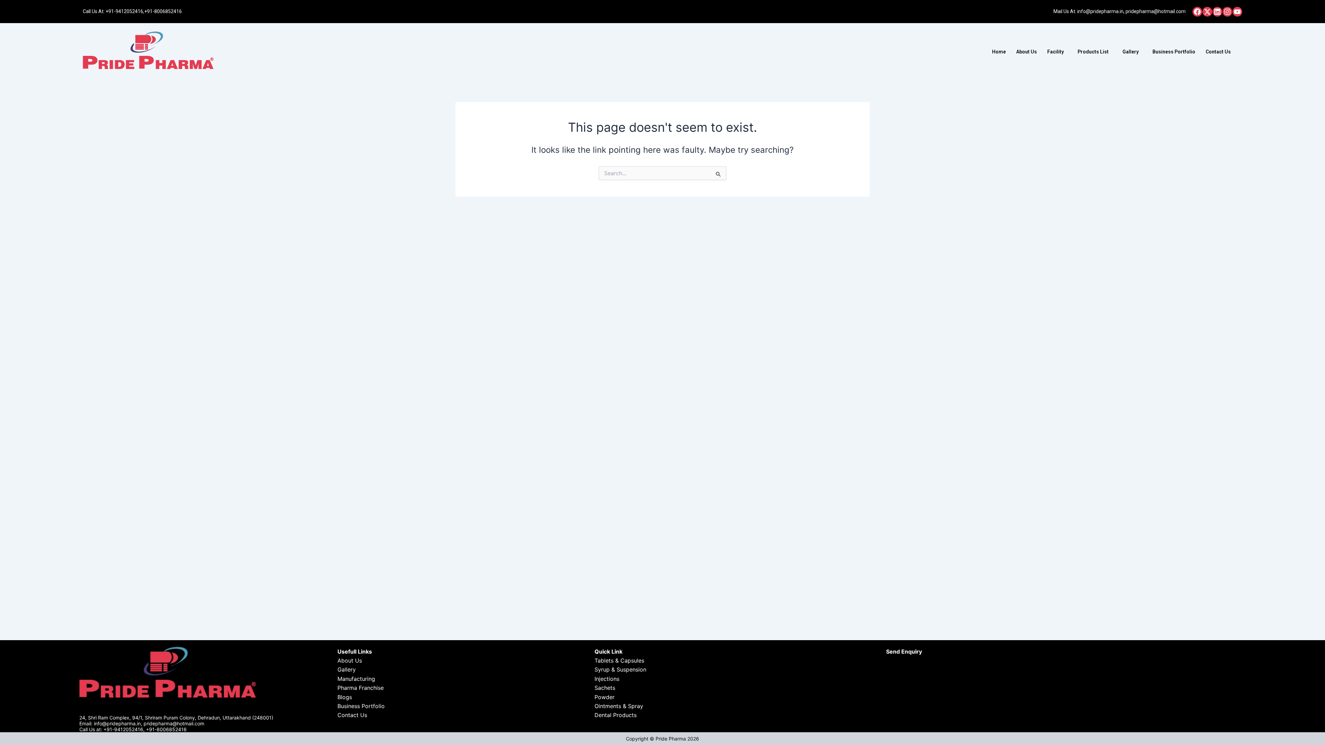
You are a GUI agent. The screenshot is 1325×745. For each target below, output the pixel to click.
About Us (1026, 51)
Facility (1055, 51)
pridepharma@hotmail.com (1156, 11)
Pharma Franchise (360, 687)
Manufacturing (356, 678)
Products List (1093, 51)
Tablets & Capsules (619, 660)
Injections (607, 678)
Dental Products (616, 715)
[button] (1057, 51)
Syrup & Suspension (620, 669)
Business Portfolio (1173, 51)
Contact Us (1218, 51)
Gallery (1130, 51)
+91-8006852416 (163, 11)
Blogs (344, 697)
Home (999, 51)
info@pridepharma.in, (1101, 11)
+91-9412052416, (125, 11)
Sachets (605, 687)
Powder (605, 697)
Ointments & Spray (619, 706)
